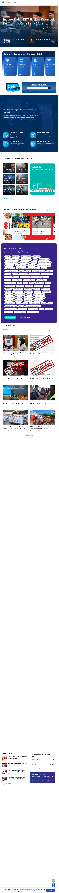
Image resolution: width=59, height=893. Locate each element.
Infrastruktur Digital (16, 133)
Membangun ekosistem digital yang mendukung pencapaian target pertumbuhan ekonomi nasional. (17, 145)
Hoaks (31, 356)
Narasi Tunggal (6, 430)
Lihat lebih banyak (29, 435)
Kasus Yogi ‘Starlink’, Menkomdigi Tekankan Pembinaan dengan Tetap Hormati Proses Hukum (15, 353)
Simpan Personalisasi (10, 317)
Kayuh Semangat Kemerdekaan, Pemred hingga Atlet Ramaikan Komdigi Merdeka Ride (39, 231)
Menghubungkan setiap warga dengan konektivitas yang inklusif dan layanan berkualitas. (17, 136)
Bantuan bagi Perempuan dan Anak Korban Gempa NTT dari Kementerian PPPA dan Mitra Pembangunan (14, 428)
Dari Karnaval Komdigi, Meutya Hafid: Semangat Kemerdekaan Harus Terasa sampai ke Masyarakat (20, 231)
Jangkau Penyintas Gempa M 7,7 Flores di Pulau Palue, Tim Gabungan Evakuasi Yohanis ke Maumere (42, 403)
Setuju (50, 890)
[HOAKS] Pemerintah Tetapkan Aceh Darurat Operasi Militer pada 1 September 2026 (17, 778)
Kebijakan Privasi (31, 891)
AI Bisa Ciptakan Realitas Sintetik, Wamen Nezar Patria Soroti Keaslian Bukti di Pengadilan (14, 403)
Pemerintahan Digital (43, 133)
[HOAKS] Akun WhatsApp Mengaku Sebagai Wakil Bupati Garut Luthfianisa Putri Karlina (42, 378)
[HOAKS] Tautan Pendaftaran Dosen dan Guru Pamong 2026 (41, 353)
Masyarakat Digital (43, 141)
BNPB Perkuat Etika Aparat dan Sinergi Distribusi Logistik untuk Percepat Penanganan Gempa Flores (40, 428)
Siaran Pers (6, 16)
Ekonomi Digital (14, 141)
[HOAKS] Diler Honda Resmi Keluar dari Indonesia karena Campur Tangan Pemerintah (15, 378)
